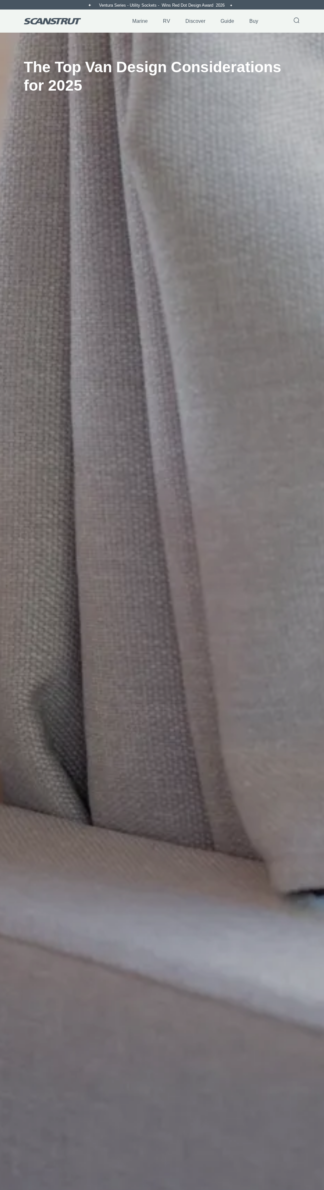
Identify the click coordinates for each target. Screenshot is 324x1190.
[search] (296, 20)
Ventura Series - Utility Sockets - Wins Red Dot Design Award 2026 (162, 5)
